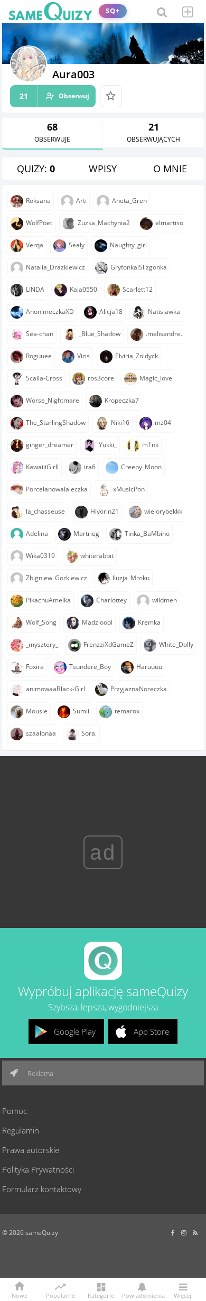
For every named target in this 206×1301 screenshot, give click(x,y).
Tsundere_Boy (90, 666)
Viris (83, 355)
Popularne (60, 1294)
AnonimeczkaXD (50, 311)
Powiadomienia (141, 1294)
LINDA (35, 289)
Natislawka (164, 311)
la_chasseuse (45, 511)
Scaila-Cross (44, 378)
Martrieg (86, 533)
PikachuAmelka (48, 600)
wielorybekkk (163, 511)
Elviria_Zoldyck (136, 355)
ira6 (90, 466)
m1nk (150, 444)
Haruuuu (149, 666)
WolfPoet (39, 222)
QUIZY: (36, 168)
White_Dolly (176, 644)
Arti (81, 200)
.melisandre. (164, 333)
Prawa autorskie (30, 1150)
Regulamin (20, 1130)
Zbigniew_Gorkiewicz (56, 577)
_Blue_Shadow (99, 333)
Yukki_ (108, 444)
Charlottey (111, 600)
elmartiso (169, 222)
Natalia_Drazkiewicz (55, 267)
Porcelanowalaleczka (57, 489)
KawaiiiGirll (42, 466)
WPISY (103, 168)
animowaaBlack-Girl (55, 688)
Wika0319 (40, 555)
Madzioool (97, 622)
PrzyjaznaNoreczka (138, 688)
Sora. (89, 733)
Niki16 (120, 422)
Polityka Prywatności (38, 1169)
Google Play (75, 1031)
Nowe (19, 1294)
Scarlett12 (138, 289)
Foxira (35, 666)
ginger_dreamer (49, 444)
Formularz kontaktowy (41, 1189)
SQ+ (113, 10)
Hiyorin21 (104, 511)
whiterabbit (97, 555)
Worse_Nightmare (52, 400)
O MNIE (170, 168)
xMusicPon (129, 489)
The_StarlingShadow (56, 422)
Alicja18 (111, 311)
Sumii (81, 711)
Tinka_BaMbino (147, 533)
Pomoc (14, 1110)
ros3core (101, 378)
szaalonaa (41, 733)
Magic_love (155, 378)
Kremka (149, 622)
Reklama (39, 1073)
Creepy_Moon (141, 466)
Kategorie (101, 1294)
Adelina (37, 533)
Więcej (182, 1294)
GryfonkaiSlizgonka (138, 267)
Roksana (38, 200)
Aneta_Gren (129, 200)
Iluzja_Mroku (131, 577)
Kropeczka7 (122, 400)
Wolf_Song (41, 622)
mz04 (163, 422)
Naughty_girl (128, 244)
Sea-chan (39, 333)
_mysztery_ (42, 644)
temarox (127, 711)
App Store (151, 1031)
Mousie (37, 711)
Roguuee (39, 355)
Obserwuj (54, 96)
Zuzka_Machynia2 (104, 222)
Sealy (77, 244)
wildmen (164, 600)
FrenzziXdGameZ (108, 644)
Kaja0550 (83, 289)
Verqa (34, 244)
